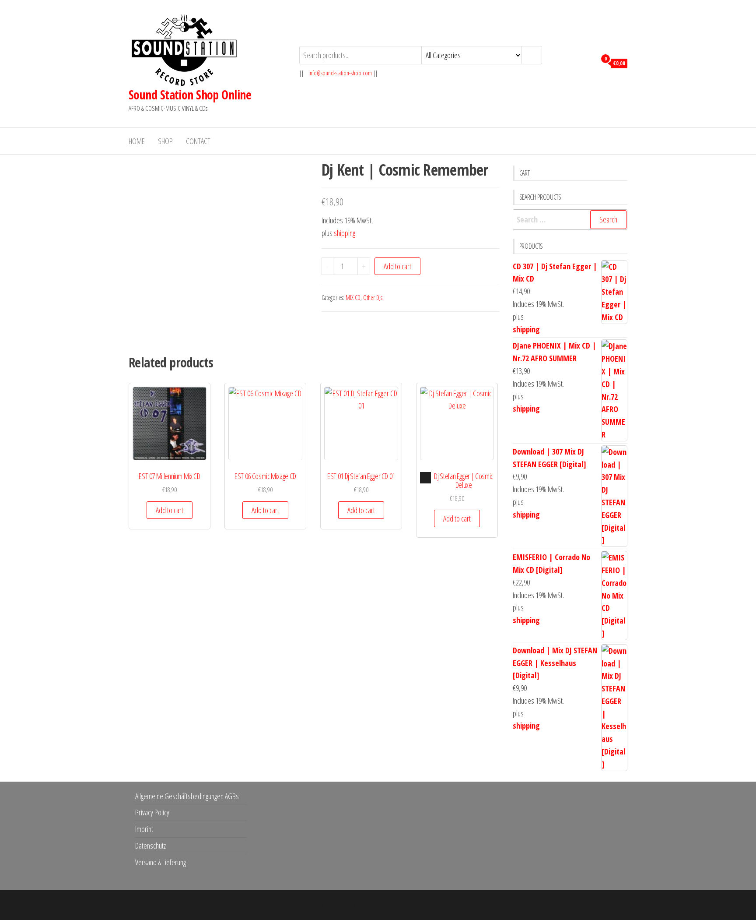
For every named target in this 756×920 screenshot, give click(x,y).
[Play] (425, 477)
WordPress (372, 905)
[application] (425, 477)
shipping (344, 233)
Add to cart (397, 266)
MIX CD (353, 297)
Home (137, 141)
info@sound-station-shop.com (340, 73)
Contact (198, 141)
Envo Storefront (433, 905)
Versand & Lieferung (160, 862)
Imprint (144, 829)
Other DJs (372, 297)
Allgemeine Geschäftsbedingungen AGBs (187, 796)
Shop (165, 141)
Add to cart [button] (169, 510)
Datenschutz (150, 845)
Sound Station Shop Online (190, 94)
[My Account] (587, 62)
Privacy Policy (152, 812)
